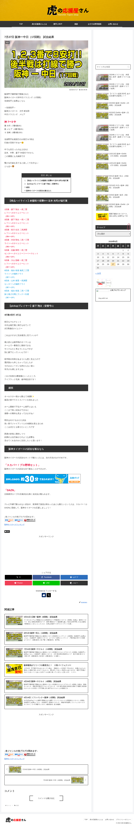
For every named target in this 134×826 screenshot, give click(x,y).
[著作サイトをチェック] (44, 595)
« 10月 (98, 273)
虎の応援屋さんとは (96, 819)
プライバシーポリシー (123, 819)
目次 (43, 175)
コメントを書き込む (46, 798)
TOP (86, 819)
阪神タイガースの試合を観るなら (38, 191)
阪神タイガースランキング (14, 524)
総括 (28, 187)
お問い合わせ (109, 819)
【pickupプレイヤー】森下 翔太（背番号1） (43, 184)
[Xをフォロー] (49, 595)
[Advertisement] (46, 553)
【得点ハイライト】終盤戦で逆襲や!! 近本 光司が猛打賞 (47, 180)
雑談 (8, 531)
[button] (74, 583)
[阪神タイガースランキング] (29, 521)
